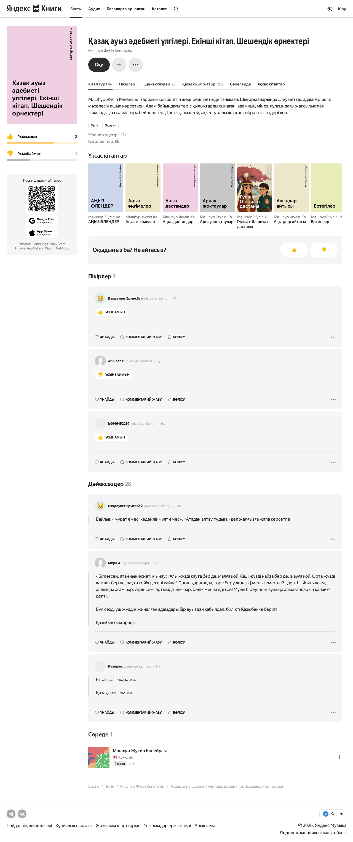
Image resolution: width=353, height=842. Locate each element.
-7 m (176, 298)
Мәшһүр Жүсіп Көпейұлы (110, 51)
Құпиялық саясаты (73, 825)
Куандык (115, 666)
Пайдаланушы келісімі (29, 825)
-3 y (158, 361)
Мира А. (114, 563)
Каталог (159, 9)
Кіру (342, 9)
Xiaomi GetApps (57, 248)
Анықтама (204, 825)
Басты (76, 9)
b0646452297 (119, 424)
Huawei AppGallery (29, 248)
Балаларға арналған (126, 9)
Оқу (99, 64)
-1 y (155, 563)
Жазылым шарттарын (118, 825)
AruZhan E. (116, 361)
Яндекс (287, 832)
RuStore (25, 244)
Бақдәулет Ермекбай (125, 298)
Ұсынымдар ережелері (167, 825)
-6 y (162, 424)
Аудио (94, 9)
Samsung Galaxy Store (49, 244)
